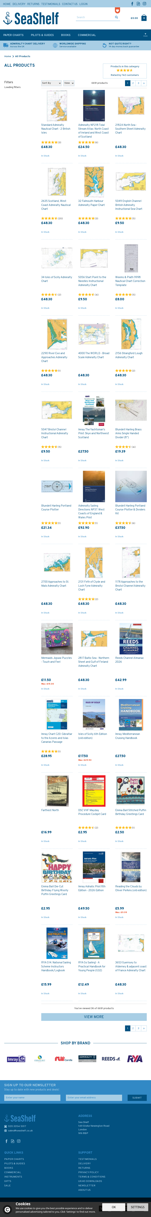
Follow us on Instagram (144, 3)
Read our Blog (138, 3)
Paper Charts (14, 1159)
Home (7, 4)
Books (8, 1168)
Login (83, 4)
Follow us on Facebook (132, 3)
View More (94, 1017)
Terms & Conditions (91, 1176)
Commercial (12, 1172)
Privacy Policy (88, 1172)
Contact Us (70, 4)
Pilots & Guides (14, 1163)
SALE (7, 1185)
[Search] (116, 17)
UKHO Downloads (90, 1181)
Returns (84, 1168)
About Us (84, 1190)
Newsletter (86, 1185)
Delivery (84, 1163)
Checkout (144, 17)
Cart (131, 17)
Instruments (13, 1176)
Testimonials (87, 1159)
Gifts (7, 1181)
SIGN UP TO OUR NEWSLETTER (31, 1087)
